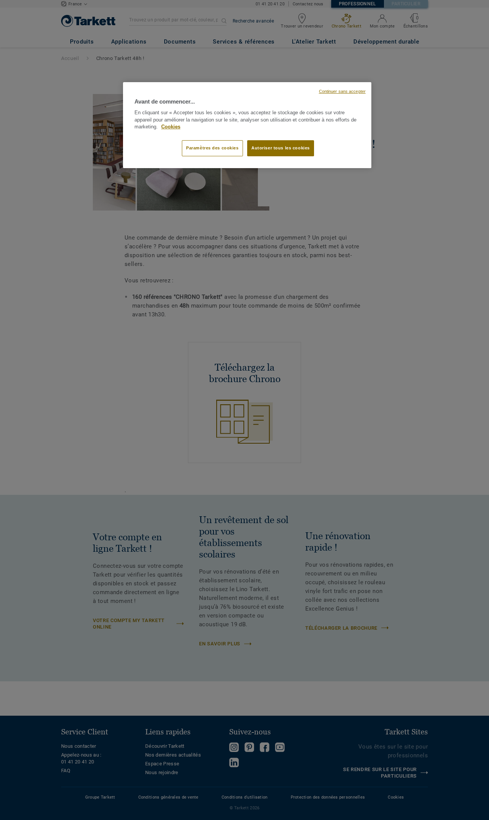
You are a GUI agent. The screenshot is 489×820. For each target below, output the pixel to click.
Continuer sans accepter (342, 91)
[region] (247, 125)
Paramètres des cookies (212, 148)
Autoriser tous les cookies (280, 148)
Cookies (170, 127)
